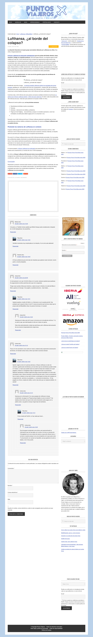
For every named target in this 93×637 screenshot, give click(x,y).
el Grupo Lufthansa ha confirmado (26, 148)
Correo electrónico (13, 492)
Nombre (10, 485)
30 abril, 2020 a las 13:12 (28, 413)
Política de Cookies (46, 630)
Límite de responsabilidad (55, 628)
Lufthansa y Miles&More (21, 177)
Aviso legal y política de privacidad (39, 628)
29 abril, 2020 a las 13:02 (23, 240)
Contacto (71, 109)
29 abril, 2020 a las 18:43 (23, 256)
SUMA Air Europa (65, 538)
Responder (13, 232)
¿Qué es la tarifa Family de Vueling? (69, 347)
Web (9, 499)
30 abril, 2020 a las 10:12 (21, 345)
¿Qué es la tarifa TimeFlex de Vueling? (70, 344)
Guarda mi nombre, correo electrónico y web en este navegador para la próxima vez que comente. (30, 509)
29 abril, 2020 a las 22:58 (21, 278)
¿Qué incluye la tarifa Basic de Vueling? (70, 341)
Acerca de (64, 41)
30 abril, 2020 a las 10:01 (23, 299)
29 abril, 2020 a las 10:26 (21, 224)
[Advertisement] (46, 29)
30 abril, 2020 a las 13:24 (26, 317)
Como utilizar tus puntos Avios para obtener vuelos (73, 530)
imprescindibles (65, 44)
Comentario (11, 468)
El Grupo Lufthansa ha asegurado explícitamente (21, 55)
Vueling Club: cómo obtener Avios (69, 541)
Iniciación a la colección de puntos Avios (70, 535)
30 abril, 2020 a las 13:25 (31, 427)
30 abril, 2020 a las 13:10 (26, 393)
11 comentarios (53, 46)
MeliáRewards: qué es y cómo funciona (70, 533)
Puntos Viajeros (41, 626)
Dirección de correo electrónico (69, 245)
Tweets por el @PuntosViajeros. (68, 432)
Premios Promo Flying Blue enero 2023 (76, 157)
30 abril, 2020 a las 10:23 (23, 361)
